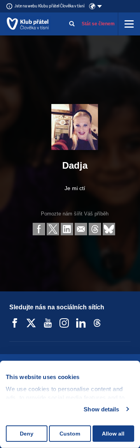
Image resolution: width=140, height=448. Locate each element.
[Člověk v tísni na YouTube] (47, 323)
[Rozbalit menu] (129, 23)
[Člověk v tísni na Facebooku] (14, 323)
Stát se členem (98, 23)
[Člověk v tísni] (28, 23)
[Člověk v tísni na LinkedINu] (81, 323)
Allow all (113, 433)
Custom (70, 433)
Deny (26, 433)
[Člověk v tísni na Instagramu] (64, 323)
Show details (101, 409)
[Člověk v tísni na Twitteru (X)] (31, 323)
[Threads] (97, 323)
